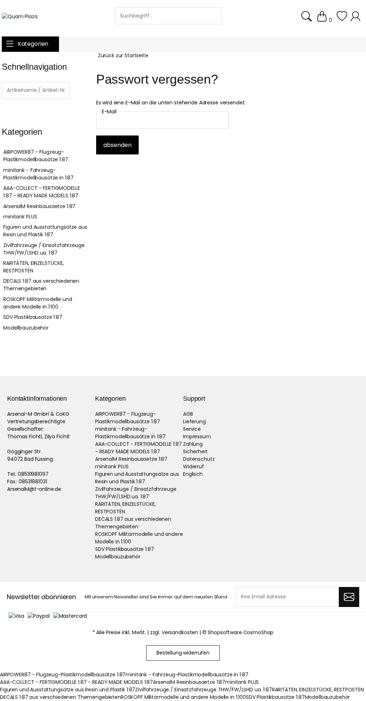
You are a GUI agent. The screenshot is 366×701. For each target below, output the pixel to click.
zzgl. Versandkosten (174, 632)
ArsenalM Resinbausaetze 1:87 (39, 206)
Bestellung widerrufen (183, 652)
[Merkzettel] (342, 20)
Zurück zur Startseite (123, 55)
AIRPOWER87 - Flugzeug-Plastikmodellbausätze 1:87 (35, 155)
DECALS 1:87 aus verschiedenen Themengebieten (41, 284)
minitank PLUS (20, 216)
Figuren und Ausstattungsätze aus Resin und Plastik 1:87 (45, 230)
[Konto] (356, 20)
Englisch (193, 474)
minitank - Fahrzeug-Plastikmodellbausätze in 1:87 (38, 174)
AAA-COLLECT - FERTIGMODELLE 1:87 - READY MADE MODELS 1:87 (41, 191)
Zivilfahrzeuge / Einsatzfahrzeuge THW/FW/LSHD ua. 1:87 (43, 249)
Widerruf (193, 466)
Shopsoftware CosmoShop (240, 632)
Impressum (197, 436)
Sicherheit (195, 451)
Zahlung (193, 444)
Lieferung (194, 421)
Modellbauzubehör (26, 327)
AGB (188, 414)
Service (192, 429)
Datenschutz (198, 459)
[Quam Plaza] (20, 16)
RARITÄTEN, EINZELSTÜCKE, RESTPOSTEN (33, 267)
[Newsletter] (349, 597)
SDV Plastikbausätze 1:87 (32, 317)
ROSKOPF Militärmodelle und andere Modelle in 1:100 (37, 303)
